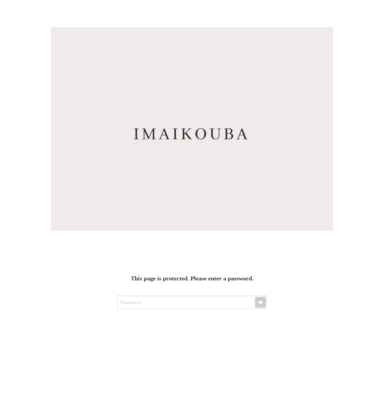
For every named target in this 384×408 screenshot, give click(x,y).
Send (260, 302)
